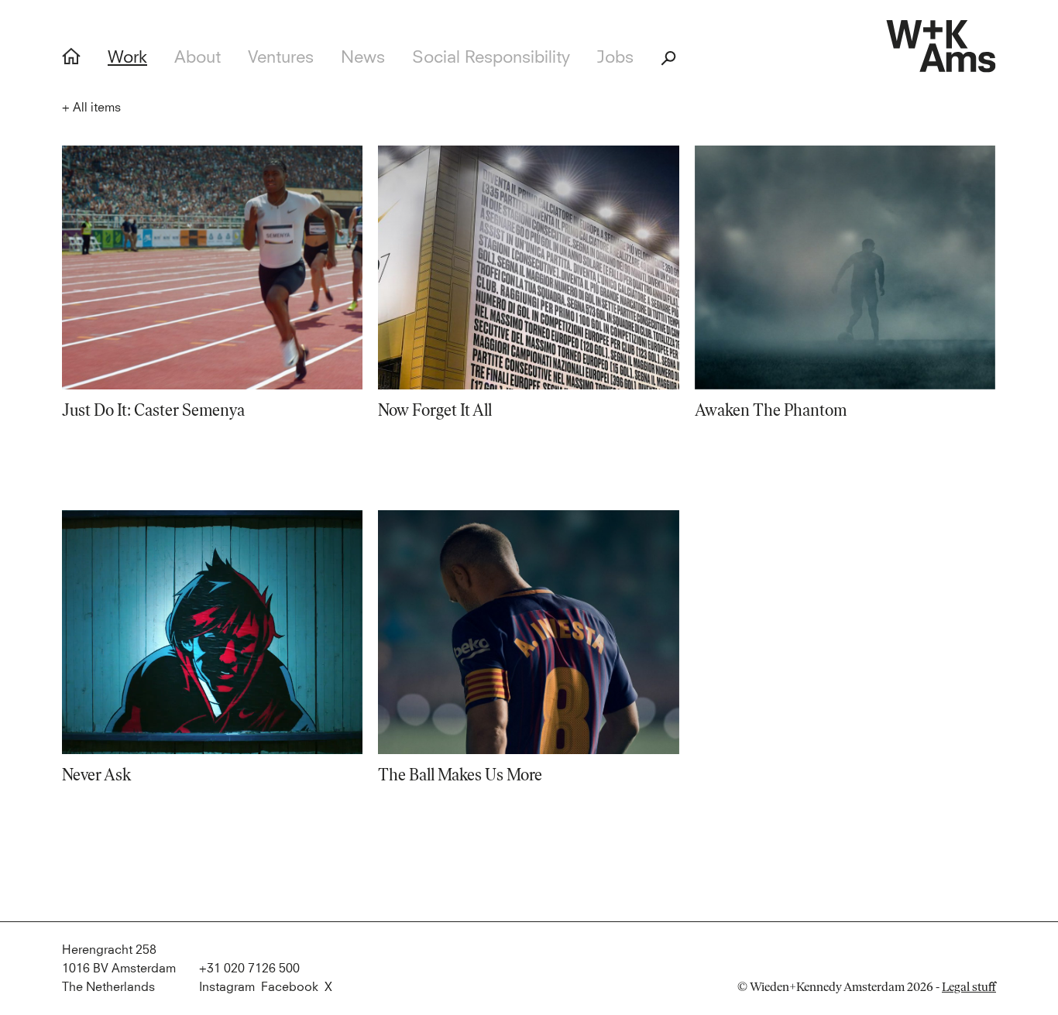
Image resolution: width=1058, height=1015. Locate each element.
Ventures (281, 58)
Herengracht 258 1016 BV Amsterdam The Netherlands (119, 968)
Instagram (227, 987)
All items (91, 107)
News (363, 58)
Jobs (615, 58)
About (197, 58)
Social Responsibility (491, 58)
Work (127, 58)
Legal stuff (969, 986)
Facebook (289, 987)
